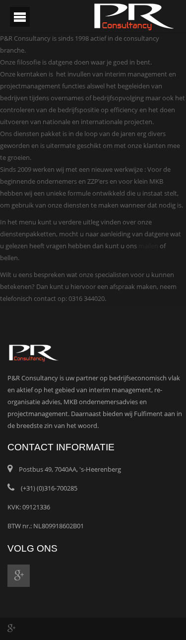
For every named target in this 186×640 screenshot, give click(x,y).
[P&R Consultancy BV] (134, 15)
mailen (148, 245)
